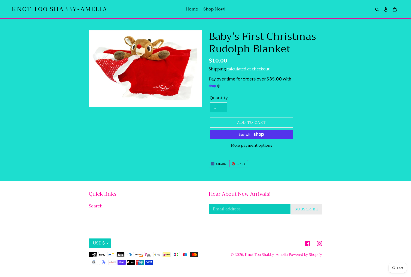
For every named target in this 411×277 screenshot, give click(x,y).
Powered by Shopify (305, 255)
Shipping (217, 69)
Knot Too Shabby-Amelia (59, 9)
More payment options (251, 145)
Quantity (219, 98)
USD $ (99, 243)
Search (96, 206)
